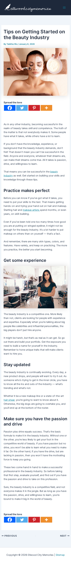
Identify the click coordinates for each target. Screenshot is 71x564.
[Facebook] (10, 108)
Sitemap (60, 554)
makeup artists (31, 209)
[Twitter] (22, 108)
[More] (46, 108)
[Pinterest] (34, 108)
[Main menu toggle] (64, 7)
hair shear (9, 399)
